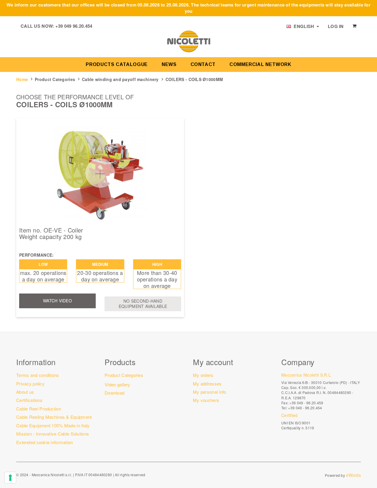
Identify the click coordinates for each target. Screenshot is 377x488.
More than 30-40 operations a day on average (157, 279)
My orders (203, 375)
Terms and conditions (37, 375)
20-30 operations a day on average (100, 275)
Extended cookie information (44, 442)
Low (43, 264)
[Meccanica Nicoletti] (188, 41)
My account (213, 361)
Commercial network (260, 64)
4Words (353, 475)
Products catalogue (117, 64)
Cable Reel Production (38, 408)
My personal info (209, 392)
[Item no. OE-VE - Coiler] (100, 172)
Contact (203, 64)
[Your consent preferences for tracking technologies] (10, 477)
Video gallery (117, 384)
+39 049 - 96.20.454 (305, 407)
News (169, 64)
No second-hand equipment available (143, 303)
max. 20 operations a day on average (43, 275)
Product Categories (55, 79)
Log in (336, 26)
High (157, 264)
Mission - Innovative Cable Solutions (52, 434)
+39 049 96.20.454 (73, 26)
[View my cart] (354, 26)
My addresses (207, 383)
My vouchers (206, 400)
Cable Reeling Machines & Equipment (54, 417)
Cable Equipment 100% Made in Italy (53, 425)
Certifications (29, 400)
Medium (100, 264)
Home (22, 79)
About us (25, 392)
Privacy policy (30, 383)
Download (114, 393)
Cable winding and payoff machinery (120, 79)
